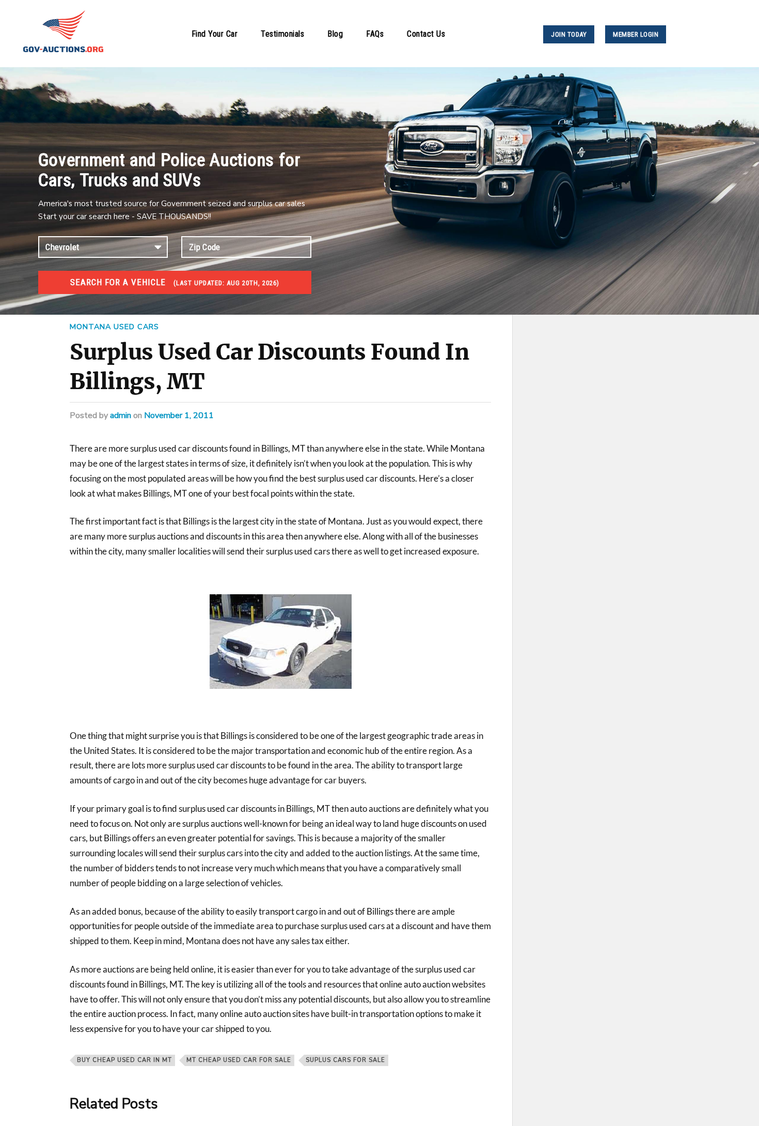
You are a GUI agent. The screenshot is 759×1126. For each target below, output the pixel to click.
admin (120, 415)
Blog (335, 34)
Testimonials (282, 34)
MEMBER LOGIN (635, 34)
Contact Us (426, 34)
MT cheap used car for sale (238, 1060)
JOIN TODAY (569, 34)
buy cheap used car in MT (124, 1060)
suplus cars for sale (345, 1060)
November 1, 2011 (179, 415)
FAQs (375, 34)
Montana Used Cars (114, 326)
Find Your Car (215, 34)
